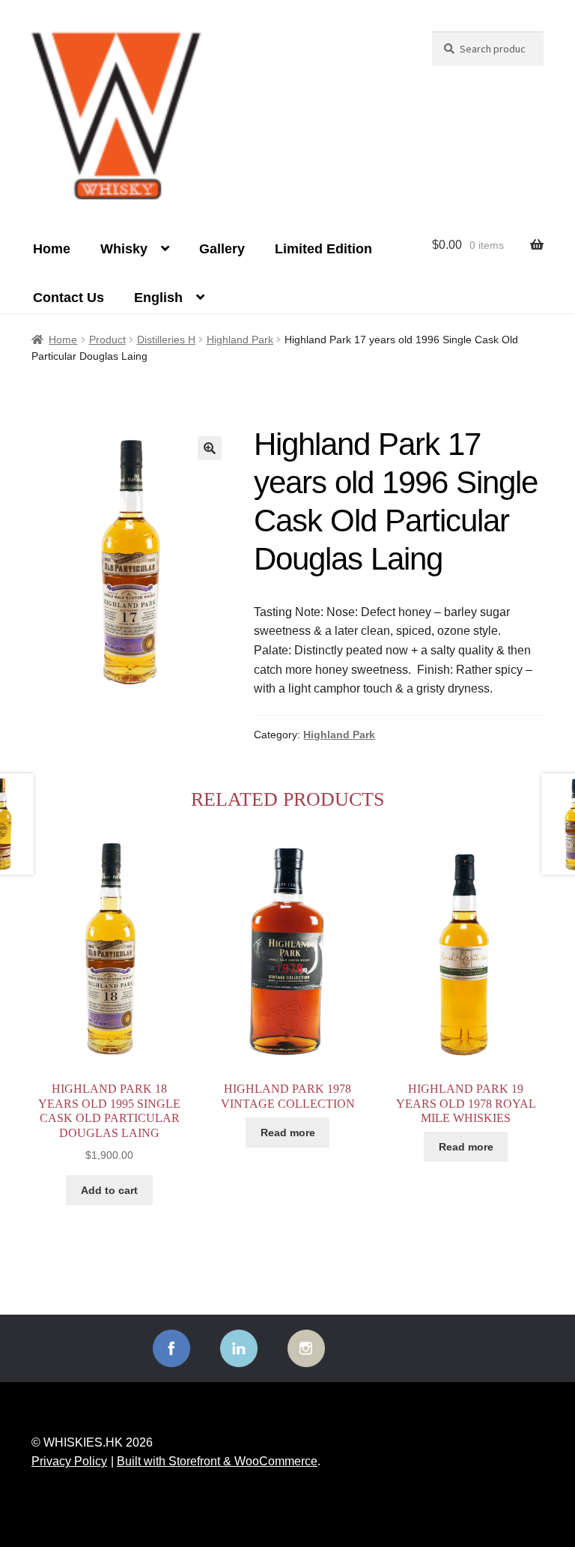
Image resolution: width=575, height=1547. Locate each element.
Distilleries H (166, 340)
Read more (288, 1133)
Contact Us (68, 297)
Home (51, 248)
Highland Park (240, 340)
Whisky (123, 248)
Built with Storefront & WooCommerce (217, 1461)
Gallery (222, 248)
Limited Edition (323, 248)
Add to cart (109, 1190)
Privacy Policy (69, 1461)
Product (107, 340)
